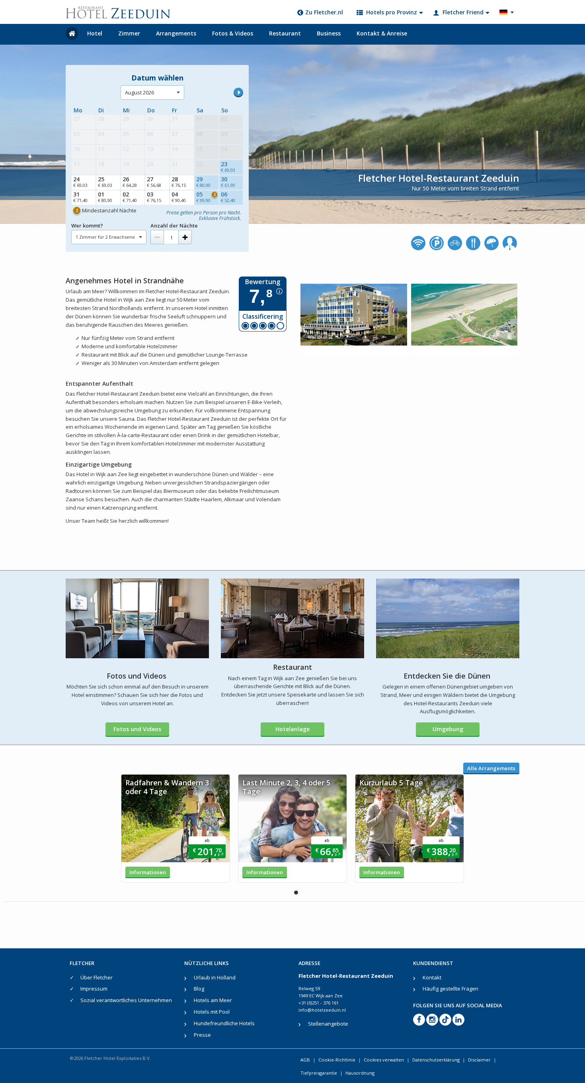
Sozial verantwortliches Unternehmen (126, 1000)
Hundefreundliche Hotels (224, 1023)
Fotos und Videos (137, 729)
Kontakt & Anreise (382, 33)
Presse (202, 1034)
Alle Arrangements (491, 768)
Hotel (94, 33)
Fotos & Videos (232, 33)
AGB (305, 1060)
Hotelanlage (292, 729)
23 (228, 166)
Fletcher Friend (463, 12)
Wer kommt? (87, 225)
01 (105, 196)
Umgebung (448, 729)
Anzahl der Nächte (174, 225)
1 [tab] (296, 893)
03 (154, 196)
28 (179, 181)
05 (206, 196)
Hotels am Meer (213, 1000)
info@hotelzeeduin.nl (322, 1010)
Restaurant (285, 33)
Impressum (93, 988)
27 (154, 181)
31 (80, 196)
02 (130, 196)
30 (228, 181)
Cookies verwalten (384, 1060)
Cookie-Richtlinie (336, 1060)
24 (80, 181)
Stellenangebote (328, 1023)
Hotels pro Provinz (392, 12)
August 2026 (139, 92)
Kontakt (432, 977)
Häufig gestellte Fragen (450, 988)
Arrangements (176, 33)
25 (105, 181)
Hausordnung (359, 1073)
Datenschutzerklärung (436, 1060)
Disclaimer (479, 1060)
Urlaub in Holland (215, 977)
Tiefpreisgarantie (318, 1073)
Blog (199, 988)
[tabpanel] (175, 828)
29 (203, 181)
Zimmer (129, 33)
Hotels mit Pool (212, 1011)
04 (179, 196)
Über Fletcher (96, 977)
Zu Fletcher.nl (324, 12)
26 (130, 181)
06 (228, 196)
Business (329, 33)
